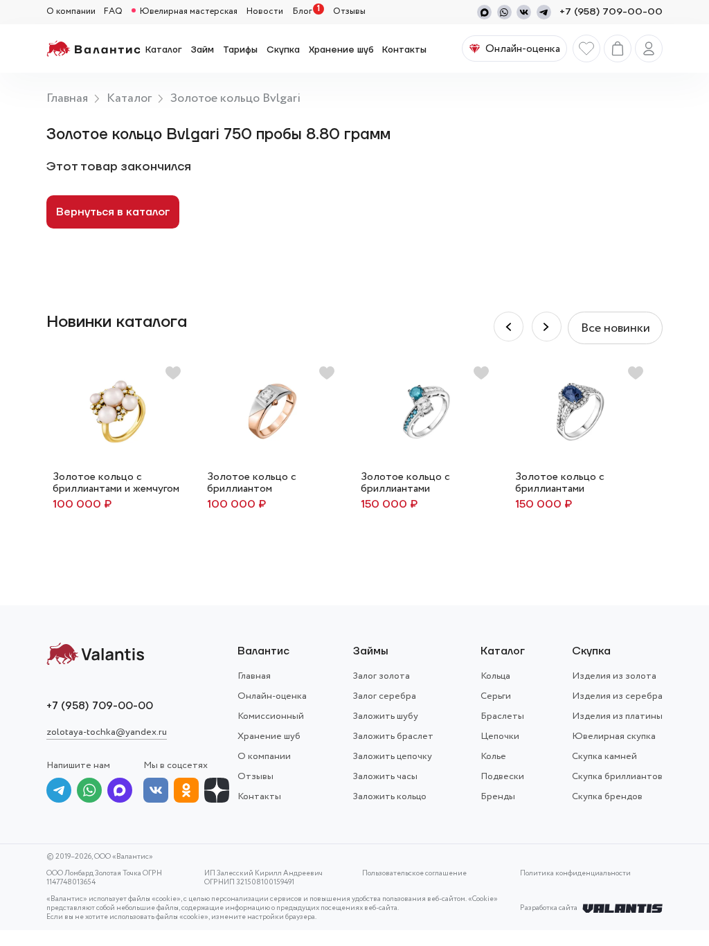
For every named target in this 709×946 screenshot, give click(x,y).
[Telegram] (544, 12)
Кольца (495, 676)
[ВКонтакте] (155, 792)
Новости (264, 12)
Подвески (502, 776)
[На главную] (93, 48)
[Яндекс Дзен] (216, 792)
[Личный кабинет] (649, 48)
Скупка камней (604, 756)
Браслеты (502, 716)
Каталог (163, 49)
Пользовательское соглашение (414, 874)
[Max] (484, 12)
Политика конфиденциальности (575, 874)
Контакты (404, 49)
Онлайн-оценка (272, 696)
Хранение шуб (341, 49)
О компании (71, 12)
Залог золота (381, 676)
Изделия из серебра (617, 696)
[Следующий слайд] (508, 326)
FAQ (113, 12)
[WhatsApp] (504, 12)
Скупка (283, 49)
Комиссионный (270, 716)
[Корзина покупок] (617, 48)
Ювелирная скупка (614, 736)
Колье (493, 756)
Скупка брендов (607, 796)
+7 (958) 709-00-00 (611, 12)
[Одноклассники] (186, 792)
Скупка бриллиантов (617, 776)
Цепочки (500, 736)
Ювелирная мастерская (188, 12)
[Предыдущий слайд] (547, 326)
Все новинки (615, 328)
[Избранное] (586, 48)
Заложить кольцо (390, 796)
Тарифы (240, 49)
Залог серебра (384, 696)
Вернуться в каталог (113, 212)
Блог (302, 12)
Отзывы (349, 12)
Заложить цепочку (392, 756)
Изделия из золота (614, 676)
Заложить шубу (385, 716)
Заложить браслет (393, 736)
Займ (202, 49)
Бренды (498, 796)
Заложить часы (385, 776)
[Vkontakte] (524, 12)
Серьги (496, 696)
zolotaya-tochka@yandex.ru (106, 732)
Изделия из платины (617, 716)
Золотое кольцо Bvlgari (235, 98)
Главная (67, 98)
